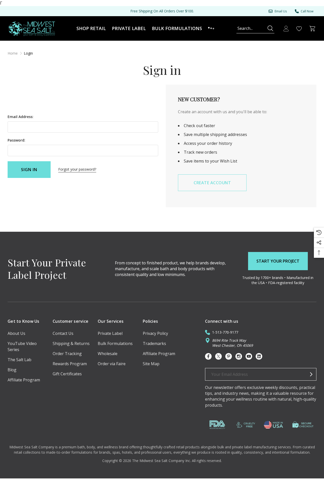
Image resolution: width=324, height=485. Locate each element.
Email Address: (20, 116)
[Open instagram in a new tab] (238, 356)
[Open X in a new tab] (218, 356)
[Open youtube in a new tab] (249, 356)
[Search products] (270, 28)
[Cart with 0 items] (312, 29)
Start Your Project (277, 261)
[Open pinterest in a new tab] (228, 356)
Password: (16, 140)
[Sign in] (286, 29)
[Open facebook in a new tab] (208, 356)
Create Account (212, 183)
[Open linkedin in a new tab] (259, 356)
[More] (211, 28)
